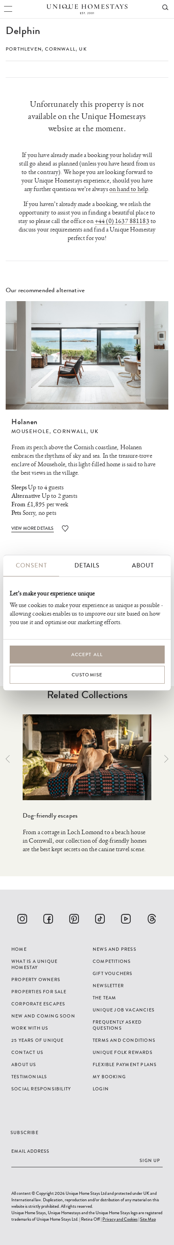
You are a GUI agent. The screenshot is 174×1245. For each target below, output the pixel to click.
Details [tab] (87, 565)
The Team (105, 997)
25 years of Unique (37, 1040)
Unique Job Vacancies (124, 1010)
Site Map (148, 1219)
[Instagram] (22, 919)
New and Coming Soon (43, 1016)
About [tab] (143, 565)
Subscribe (24, 1132)
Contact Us (27, 1052)
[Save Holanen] (65, 528)
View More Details (32, 528)
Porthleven (24, 49)
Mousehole (30, 431)
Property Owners (35, 979)
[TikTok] (100, 919)
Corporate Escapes (38, 1004)
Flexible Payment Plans (125, 1064)
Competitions (112, 961)
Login (101, 1089)
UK (83, 49)
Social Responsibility (41, 1089)
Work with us (29, 1028)
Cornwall (60, 49)
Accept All (87, 654)
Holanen (24, 421)
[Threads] (152, 919)
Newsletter (108, 985)
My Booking (109, 1076)
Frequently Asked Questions (117, 1025)
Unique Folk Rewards (123, 1052)
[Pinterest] (74, 919)
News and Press (114, 949)
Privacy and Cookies (120, 1219)
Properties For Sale (38, 991)
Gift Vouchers (113, 973)
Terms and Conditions (124, 1040)
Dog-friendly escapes (50, 815)
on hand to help (128, 189)
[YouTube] (126, 919)
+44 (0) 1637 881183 (122, 221)
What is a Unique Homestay (34, 964)
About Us (23, 1064)
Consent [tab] (31, 565)
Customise (87, 674)
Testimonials (29, 1076)
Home (19, 949)
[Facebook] (48, 919)
